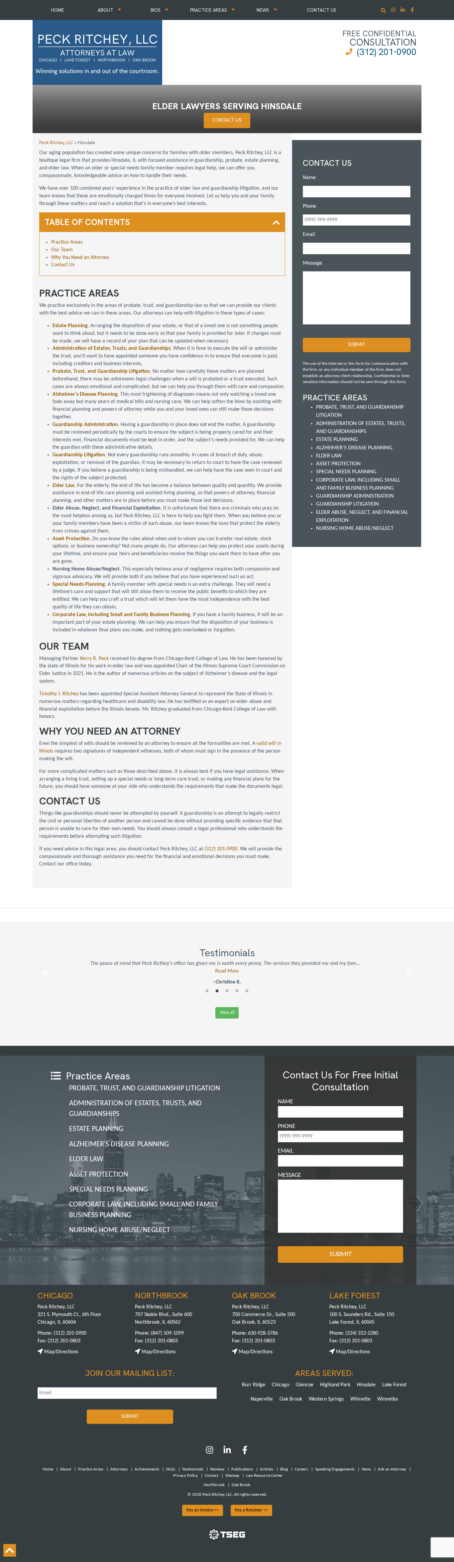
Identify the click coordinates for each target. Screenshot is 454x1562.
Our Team (62, 250)
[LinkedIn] (227, 1452)
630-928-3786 (263, 1333)
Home (57, 10)
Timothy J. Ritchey (58, 694)
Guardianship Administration (355, 496)
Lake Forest (394, 1385)
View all (227, 1012)
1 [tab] (207, 991)
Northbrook (214, 1485)
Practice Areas (209, 10)
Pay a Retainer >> (251, 1510)
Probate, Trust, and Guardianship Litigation (144, 1088)
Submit (356, 344)
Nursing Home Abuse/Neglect (355, 528)
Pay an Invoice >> (202, 1510)
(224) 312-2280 (361, 1333)
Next (409, 973)
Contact (211, 1475)
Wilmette (360, 1399)
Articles (266, 1469)
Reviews (217, 1469)
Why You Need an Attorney (80, 257)
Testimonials (192, 1469)
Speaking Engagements (335, 1469)
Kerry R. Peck (94, 658)
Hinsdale (366, 1385)
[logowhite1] (97, 52)
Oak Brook (291, 1399)
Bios (156, 10)
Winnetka (387, 1399)
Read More (227, 971)
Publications (242, 1469)
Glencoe (304, 1385)
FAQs (170, 1469)
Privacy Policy (185, 1475)
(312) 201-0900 (386, 52)
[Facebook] (245, 1452)
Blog (284, 1469)
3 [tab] (227, 991)
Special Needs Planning (346, 472)
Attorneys (119, 1469)
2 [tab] (217, 991)
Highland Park (335, 1385)
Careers (301, 1469)
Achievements (147, 1469)
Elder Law (329, 456)
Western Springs (326, 1399)
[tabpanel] (227, 973)
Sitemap (232, 1475)
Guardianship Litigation (347, 504)
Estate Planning (337, 439)
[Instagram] (393, 10)
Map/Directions (60, 1352)
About (106, 10)
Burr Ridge (253, 1385)
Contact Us (321, 10)
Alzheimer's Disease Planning (354, 448)
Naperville (262, 1399)
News (264, 10)
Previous (45, 973)
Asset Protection (338, 464)
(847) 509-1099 (167, 1333)
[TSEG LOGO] (227, 1538)
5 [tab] (247, 991)
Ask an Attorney (392, 1469)
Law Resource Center (264, 1475)
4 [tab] (237, 991)
